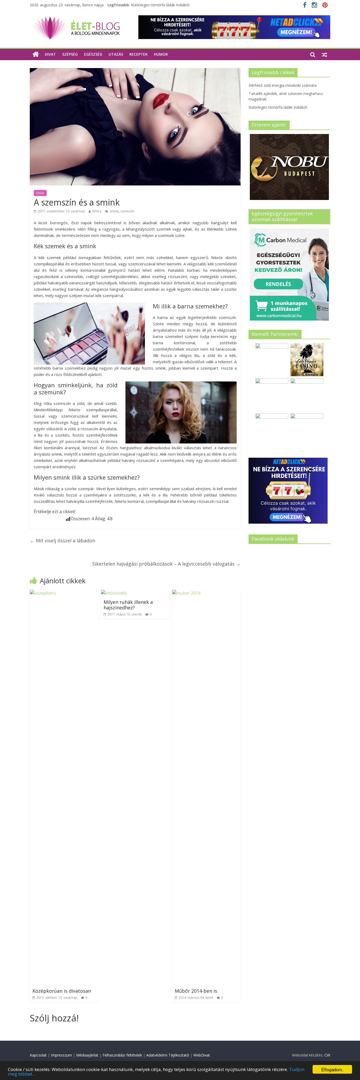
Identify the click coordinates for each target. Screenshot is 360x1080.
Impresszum (61, 1055)
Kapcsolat (38, 1055)
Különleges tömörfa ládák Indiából (160, 4)
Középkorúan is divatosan (61, 991)
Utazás (116, 54)
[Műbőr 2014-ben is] (206, 593)
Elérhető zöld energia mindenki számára (283, 85)
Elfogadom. (332, 1069)
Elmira (96, 211)
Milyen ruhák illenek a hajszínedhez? (128, 605)
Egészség (93, 54)
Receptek (138, 54)
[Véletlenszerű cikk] (324, 54)
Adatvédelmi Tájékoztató (167, 1055)
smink (114, 211)
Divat (50, 54)
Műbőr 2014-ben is (196, 991)
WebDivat (201, 1055)
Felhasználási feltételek (122, 1055)
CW (327, 1055)
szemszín (127, 211)
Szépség (70, 54)
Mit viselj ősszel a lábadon (62, 540)
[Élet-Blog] (76, 18)
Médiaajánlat (87, 1055)
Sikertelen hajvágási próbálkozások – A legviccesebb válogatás (166, 564)
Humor (161, 54)
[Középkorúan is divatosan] (64, 593)
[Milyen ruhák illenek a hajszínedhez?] (114, 593)
